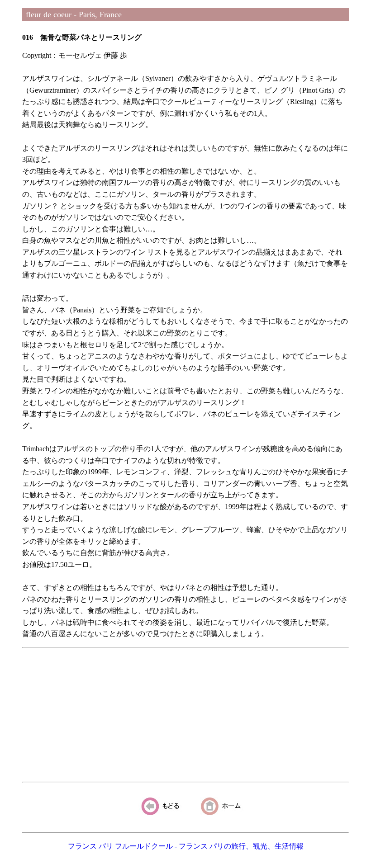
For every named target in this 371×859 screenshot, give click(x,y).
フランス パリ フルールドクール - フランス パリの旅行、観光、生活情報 (186, 846)
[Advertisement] (185, 714)
